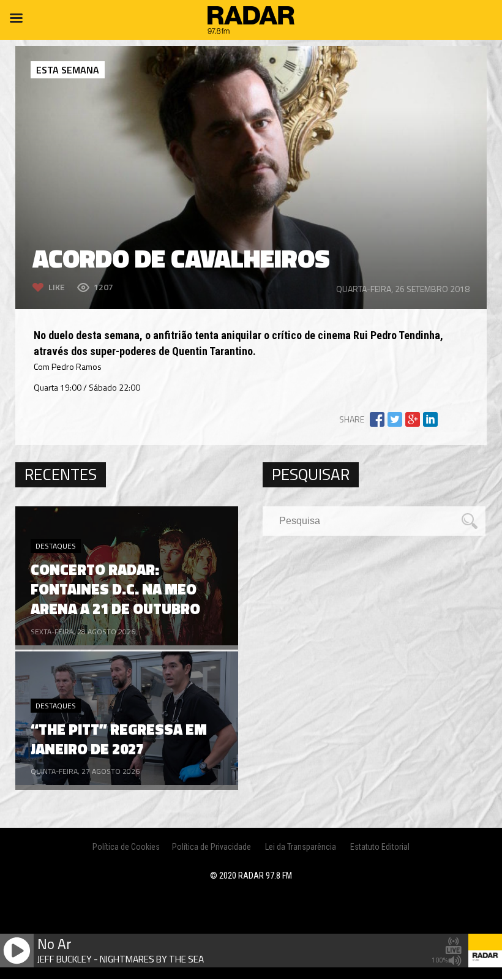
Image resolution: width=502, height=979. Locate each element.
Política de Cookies (126, 847)
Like (56, 286)
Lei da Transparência (300, 847)
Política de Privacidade (211, 847)
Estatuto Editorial (380, 847)
